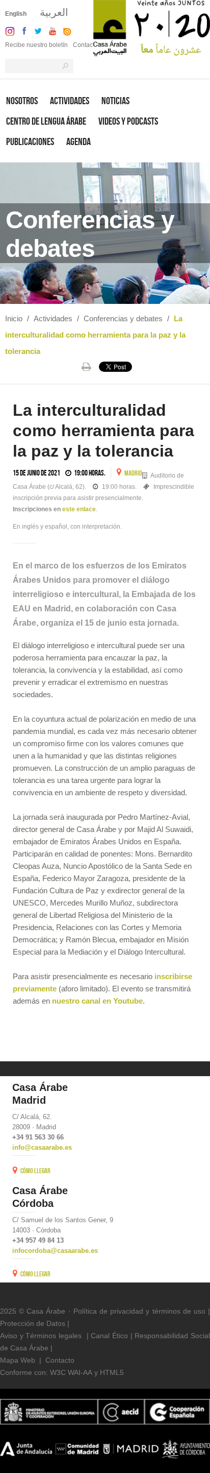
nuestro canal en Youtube (97, 1000)
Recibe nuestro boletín (36, 45)
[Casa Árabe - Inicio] (151, 27)
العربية (54, 12)
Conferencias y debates (123, 318)
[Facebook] (22, 30)
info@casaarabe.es (42, 1147)
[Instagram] (7, 30)
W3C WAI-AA (71, 1372)
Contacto (85, 45)
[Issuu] (64, 30)
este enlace (79, 509)
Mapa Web (17, 1360)
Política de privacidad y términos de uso (139, 1311)
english (16, 13)
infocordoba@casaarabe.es (55, 1250)
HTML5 (112, 1372)
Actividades (53, 318)
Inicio (13, 318)
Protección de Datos (32, 1323)
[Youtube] (50, 30)
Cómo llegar (35, 1171)
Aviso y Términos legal (37, 1336)
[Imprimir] (86, 367)
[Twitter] (35, 30)
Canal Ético (109, 1336)
